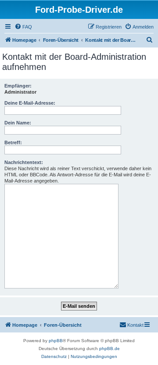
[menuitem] (23, 27)
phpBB (56, 340)
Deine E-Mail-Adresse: (29, 103)
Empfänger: (18, 85)
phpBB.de (109, 348)
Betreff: (13, 142)
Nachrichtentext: (23, 162)
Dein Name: (17, 122)
